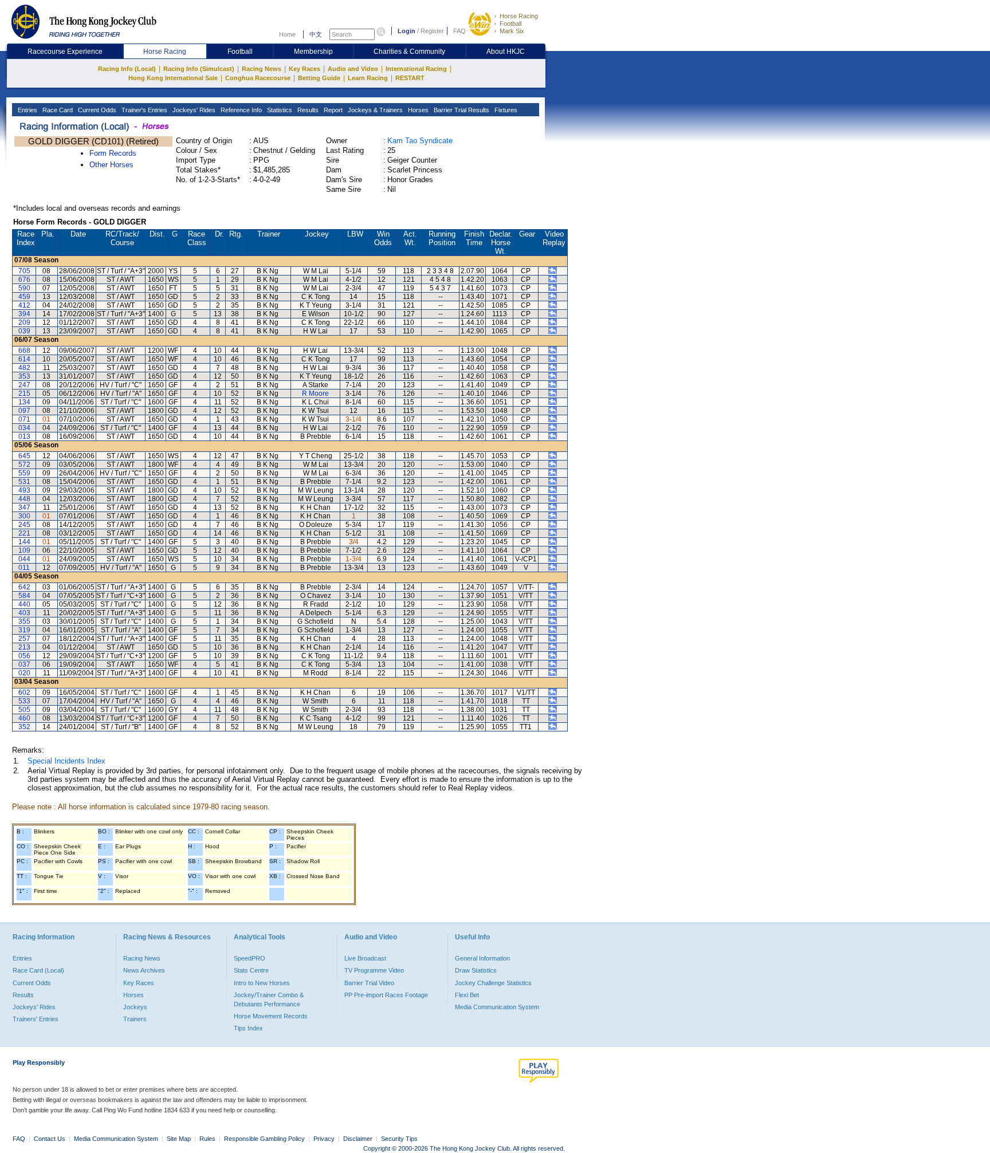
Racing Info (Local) (127, 68)
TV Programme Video (374, 970)
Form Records (112, 153)
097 (24, 411)
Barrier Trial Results (460, 110)
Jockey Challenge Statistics (493, 982)
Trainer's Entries (143, 110)
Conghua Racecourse (257, 77)
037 (24, 664)
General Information (482, 958)
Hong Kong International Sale (173, 77)
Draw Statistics (476, 970)
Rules (208, 1138)
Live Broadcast (365, 958)
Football (510, 23)
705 (24, 271)
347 (24, 507)
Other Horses (111, 164)
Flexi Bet (467, 994)
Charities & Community (409, 52)
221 (24, 533)
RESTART (410, 77)
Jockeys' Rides (193, 110)
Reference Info (240, 110)
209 (24, 322)
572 (24, 465)
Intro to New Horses (262, 982)
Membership (313, 52)
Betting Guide (319, 77)
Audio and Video (353, 68)
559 (24, 473)
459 (24, 297)
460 (24, 718)
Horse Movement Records (271, 1016)
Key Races (304, 68)
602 (24, 692)
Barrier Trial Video (369, 982)
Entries (26, 110)
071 (24, 419)
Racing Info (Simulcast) (198, 68)
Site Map (179, 1138)
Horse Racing (519, 16)
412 (24, 305)
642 (24, 587)
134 (24, 402)
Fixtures (505, 110)
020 (24, 673)
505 (24, 710)
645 (24, 456)
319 (24, 630)
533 (24, 701)
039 (24, 331)
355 (24, 621)
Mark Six (512, 30)
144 (24, 542)
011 (24, 568)
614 (24, 359)
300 (24, 516)
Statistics (278, 110)
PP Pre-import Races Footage (386, 994)
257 (24, 639)
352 (24, 727)
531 (24, 482)
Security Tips (399, 1138)
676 (24, 280)
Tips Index (248, 1028)
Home (287, 34)
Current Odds (96, 110)
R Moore (315, 393)
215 (24, 393)
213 (24, 647)
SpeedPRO (249, 958)
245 (24, 525)
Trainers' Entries (35, 1019)
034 (24, 428)
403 (24, 613)
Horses (417, 110)
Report (332, 110)
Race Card (57, 110)
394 (24, 314)
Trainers (135, 1019)
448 (24, 499)
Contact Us (49, 1138)
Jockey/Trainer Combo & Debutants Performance (269, 999)
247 (24, 385)
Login (406, 30)
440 (24, 604)
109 (24, 550)
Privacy (324, 1138)
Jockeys (135, 1007)
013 (24, 436)
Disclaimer (357, 1138)
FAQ (459, 30)
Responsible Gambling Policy (264, 1138)
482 (24, 368)
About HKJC (505, 52)
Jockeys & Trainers (374, 110)
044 (24, 559)
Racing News (261, 68)
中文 (315, 34)
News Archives (144, 970)
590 (24, 288)
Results (307, 110)
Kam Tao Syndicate (420, 140)
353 (24, 376)
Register (432, 30)
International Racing (416, 68)
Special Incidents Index (66, 761)
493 (24, 490)
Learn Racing (368, 77)
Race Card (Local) (38, 970)
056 (24, 656)
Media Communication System (497, 1007)
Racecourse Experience (65, 52)
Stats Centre (251, 970)
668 (24, 351)
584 (24, 596)
